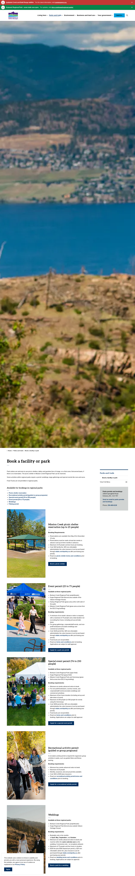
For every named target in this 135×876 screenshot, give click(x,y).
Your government (104, 15)
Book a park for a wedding (59, 865)
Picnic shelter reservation (17, 493)
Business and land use (86, 15)
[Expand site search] (127, 15)
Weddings (12, 502)
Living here (41, 15)
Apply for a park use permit (59, 650)
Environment (69, 15)
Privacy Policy (20, 864)
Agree (8, 869)
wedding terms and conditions (67, 857)
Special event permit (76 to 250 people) (22, 497)
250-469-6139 (112, 505)
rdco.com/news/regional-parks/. (62, 7)
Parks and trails (55, 15)
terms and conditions (63, 642)
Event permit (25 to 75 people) (19, 499)
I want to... (119, 15)
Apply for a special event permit (61, 723)
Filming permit (14, 504)
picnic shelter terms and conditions (68, 556)
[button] (26, 543)
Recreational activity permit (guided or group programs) (28, 495)
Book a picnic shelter (57, 564)
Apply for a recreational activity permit (63, 784)
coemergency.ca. (61, 2)
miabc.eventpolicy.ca (62, 551)
